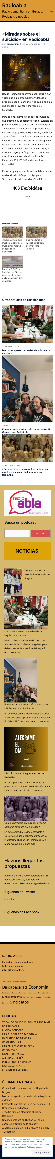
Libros (25, 993)
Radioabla (14, 5)
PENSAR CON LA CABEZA (16, 1061)
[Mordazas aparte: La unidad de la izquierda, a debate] (27, 323)
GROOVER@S (9, 1050)
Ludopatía (45, 993)
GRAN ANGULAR (11, 1042)
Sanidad (5, 1003)
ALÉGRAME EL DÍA (12, 1057)
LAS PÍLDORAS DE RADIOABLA (19, 1034)
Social (6, 47)
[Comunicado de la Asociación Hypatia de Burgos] (13, 582)
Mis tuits (9, 899)
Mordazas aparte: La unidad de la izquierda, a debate (26, 352)
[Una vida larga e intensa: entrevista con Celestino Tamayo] (36, 232)
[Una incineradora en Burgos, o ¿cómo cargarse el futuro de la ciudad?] (26, 808)
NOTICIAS (27, 551)
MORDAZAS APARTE (13, 1065)
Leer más (15, 652)
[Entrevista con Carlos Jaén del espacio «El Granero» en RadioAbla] (27, 388)
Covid (9, 982)
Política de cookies (34, 1147)
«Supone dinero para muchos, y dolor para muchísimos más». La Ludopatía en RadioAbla (12, 246)
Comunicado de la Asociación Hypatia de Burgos (37, 574)
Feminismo (6, 993)
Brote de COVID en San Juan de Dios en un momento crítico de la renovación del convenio (12, 275)
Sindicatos (19, 1002)
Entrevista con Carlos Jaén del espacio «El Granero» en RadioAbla (26, 431)
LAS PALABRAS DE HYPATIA (18, 1046)
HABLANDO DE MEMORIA (16, 1038)
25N (3, 982)
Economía (38, 987)
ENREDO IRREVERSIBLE (15, 1069)
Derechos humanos (19, 982)
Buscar (40, 533)
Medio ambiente (12, 996)
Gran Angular (16, 993)
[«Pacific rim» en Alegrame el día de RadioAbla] (26, 749)
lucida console (34, 993)
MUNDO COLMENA (13, 1053)
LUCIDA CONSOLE (12, 1030)
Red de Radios (36, 997)
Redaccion (13, 44)
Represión (46, 997)
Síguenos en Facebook (21, 912)
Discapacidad (14, 987)
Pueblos (26, 997)
